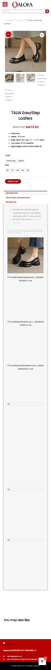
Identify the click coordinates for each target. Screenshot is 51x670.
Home (6, 20)
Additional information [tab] (18, 197)
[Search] (47, 11)
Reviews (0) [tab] (11, 202)
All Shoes (15, 20)
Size (7, 165)
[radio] (11, 161)
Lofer (23, 20)
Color (8, 155)
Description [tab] (12, 193)
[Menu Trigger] (5, 4)
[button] (42, 35)
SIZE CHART (34, 140)
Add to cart (13, 181)
